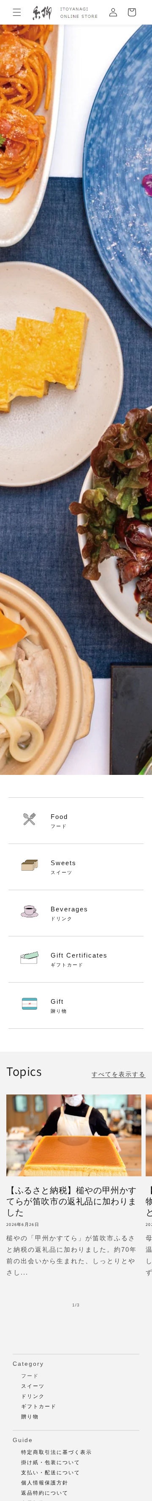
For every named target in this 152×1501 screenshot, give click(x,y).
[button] (17, 12)
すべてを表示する (119, 1074)
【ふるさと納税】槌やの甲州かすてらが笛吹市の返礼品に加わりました (71, 1201)
